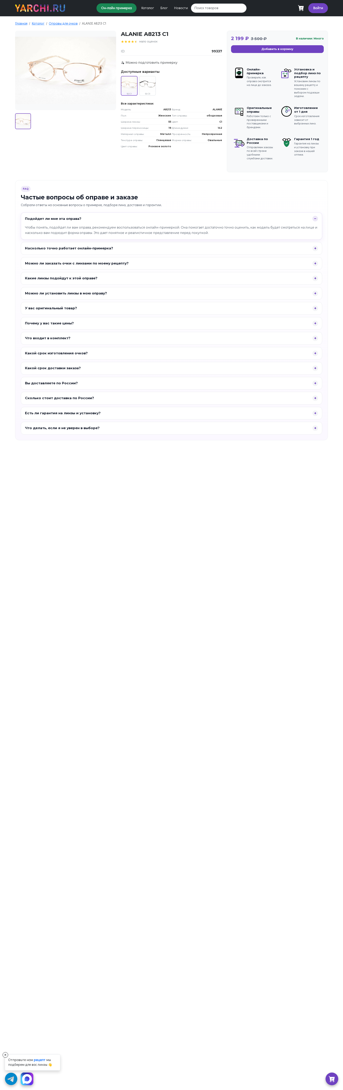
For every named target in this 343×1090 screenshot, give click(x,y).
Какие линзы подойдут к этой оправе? (61, 278)
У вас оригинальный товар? (51, 308)
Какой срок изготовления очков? (56, 353)
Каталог (147, 8)
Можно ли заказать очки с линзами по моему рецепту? (77, 263)
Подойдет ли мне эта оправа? (53, 219)
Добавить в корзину (277, 49)
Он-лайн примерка (116, 8)
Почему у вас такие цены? (49, 323)
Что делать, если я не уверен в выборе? (62, 428)
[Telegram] (11, 1079)
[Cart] (300, 8)
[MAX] (27, 1079)
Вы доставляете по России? (51, 383)
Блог (164, 8)
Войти (318, 8)
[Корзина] (332, 1079)
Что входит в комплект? (47, 338)
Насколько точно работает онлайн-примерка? (69, 248)
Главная (21, 23)
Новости (181, 8)
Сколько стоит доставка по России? (59, 398)
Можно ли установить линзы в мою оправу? (66, 293)
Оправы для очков (63, 23)
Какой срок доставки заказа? (53, 368)
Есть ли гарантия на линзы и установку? (63, 413)
